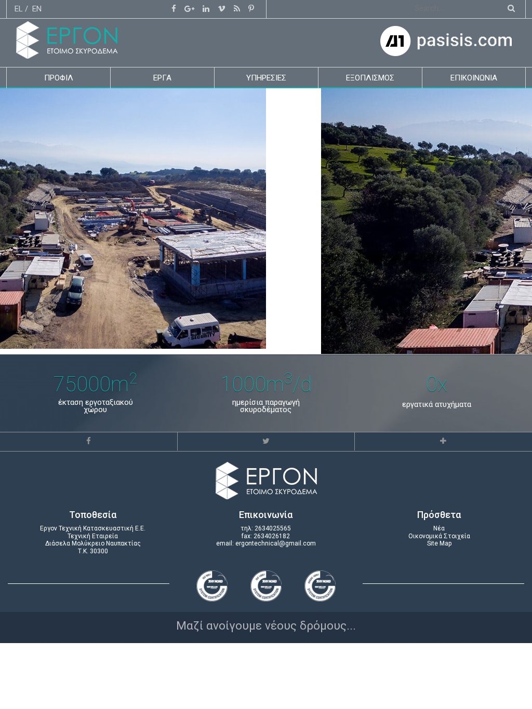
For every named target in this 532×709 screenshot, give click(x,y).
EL (19, 8)
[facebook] (173, 8)
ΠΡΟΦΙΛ (58, 78)
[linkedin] (206, 8)
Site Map (439, 543)
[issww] (237, 8)
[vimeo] (221, 8)
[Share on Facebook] (88, 441)
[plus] (443, 441)
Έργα (162, 78)
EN (37, 8)
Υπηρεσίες (266, 78)
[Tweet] (266, 441)
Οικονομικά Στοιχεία (439, 536)
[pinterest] (251, 8)
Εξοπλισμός (370, 78)
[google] (189, 8)
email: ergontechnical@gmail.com (266, 543)
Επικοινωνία (473, 78)
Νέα (439, 528)
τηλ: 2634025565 (266, 528)
